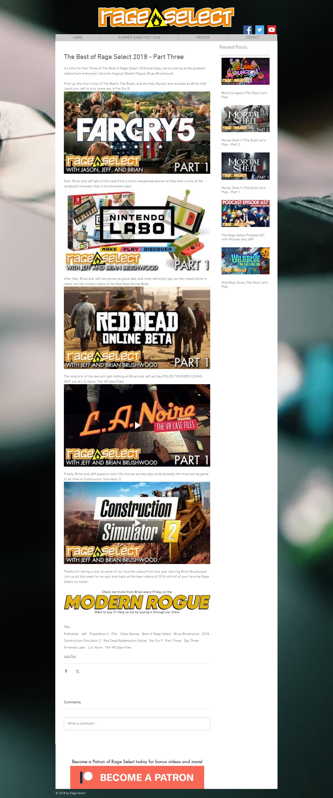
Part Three (173, 641)
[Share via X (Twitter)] (77, 671)
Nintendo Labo (74, 648)
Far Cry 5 (156, 641)
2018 (205, 634)
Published (71, 634)
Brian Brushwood (186, 634)
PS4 (114, 634)
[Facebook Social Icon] (247, 29)
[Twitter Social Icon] (259, 29)
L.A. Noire (95, 648)
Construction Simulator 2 (82, 641)
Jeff (84, 634)
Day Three (191, 641)
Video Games (129, 634)
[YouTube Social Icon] (271, 29)
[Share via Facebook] (66, 671)
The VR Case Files (118, 648)
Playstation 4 (99, 634)
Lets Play (70, 656)
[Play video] (137, 133)
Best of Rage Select (156, 634)
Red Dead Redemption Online (125, 641)
